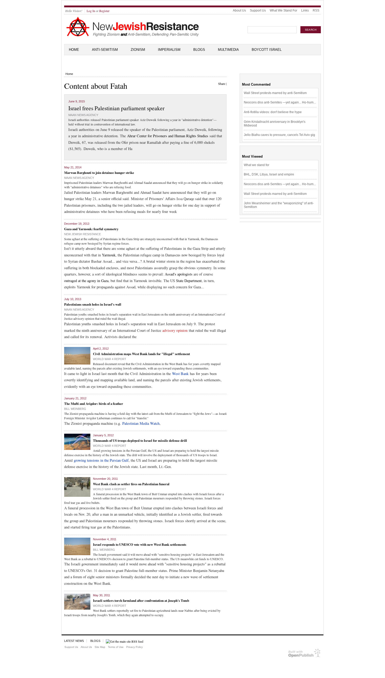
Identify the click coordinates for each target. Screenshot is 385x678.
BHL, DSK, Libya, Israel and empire (269, 174)
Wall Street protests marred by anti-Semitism (275, 93)
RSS (316, 10)
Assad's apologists (178, 274)
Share (221, 83)
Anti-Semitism (105, 50)
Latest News (74, 640)
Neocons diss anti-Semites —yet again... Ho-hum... (280, 102)
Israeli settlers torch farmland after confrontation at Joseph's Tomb (141, 600)
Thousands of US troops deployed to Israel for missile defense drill (140, 440)
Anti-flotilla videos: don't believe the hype (273, 112)
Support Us (258, 10)
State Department (189, 280)
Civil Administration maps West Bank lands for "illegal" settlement (141, 353)
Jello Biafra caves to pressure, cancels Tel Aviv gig (279, 135)
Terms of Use (116, 647)
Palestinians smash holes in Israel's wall (92, 304)
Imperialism (169, 50)
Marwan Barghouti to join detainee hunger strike (99, 172)
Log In (91, 11)
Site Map (100, 647)
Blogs (199, 50)
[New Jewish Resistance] (133, 36)
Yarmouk (109, 254)
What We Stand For (283, 10)
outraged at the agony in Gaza (86, 280)
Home (74, 50)
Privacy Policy (134, 647)
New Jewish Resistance (82, 234)
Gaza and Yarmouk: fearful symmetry (91, 228)
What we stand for (256, 165)
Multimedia (228, 50)
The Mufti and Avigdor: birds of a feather (93, 403)
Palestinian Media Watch (141, 423)
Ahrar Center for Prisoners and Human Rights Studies (167, 135)
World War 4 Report (109, 359)
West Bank (180, 373)
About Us (239, 10)
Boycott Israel (267, 50)
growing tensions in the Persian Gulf (101, 460)
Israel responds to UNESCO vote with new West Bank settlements (139, 544)
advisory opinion (175, 330)
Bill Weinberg (75, 408)
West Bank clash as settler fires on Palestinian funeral (131, 483)
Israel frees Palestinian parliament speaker (116, 108)
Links (305, 10)
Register (104, 11)
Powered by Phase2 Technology (304, 654)
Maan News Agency (83, 115)
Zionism (138, 50)
